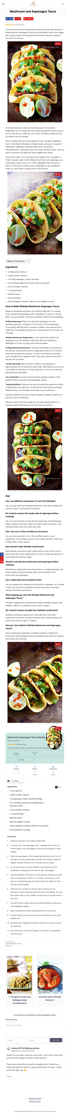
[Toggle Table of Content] (27, 261)
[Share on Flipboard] (2, 561)
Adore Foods (10, 942)
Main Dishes (9, 946)
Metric (60, 787)
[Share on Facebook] (2, 554)
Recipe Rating (11, 1019)
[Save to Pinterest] (2, 558)
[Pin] (58, 43)
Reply (10, 1076)
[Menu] (3, 4)
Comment (56, 1040)
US (56, 787)
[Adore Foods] (33, 4)
